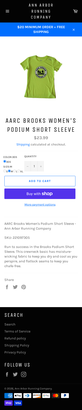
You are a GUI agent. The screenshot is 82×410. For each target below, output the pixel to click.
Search (10, 324)
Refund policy (15, 338)
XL (21, 171)
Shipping (23, 144)
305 (8, 161)
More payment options (40, 204)
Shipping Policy (16, 345)
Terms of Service (17, 331)
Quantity (30, 156)
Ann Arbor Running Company (41, 11)
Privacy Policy (15, 352)
